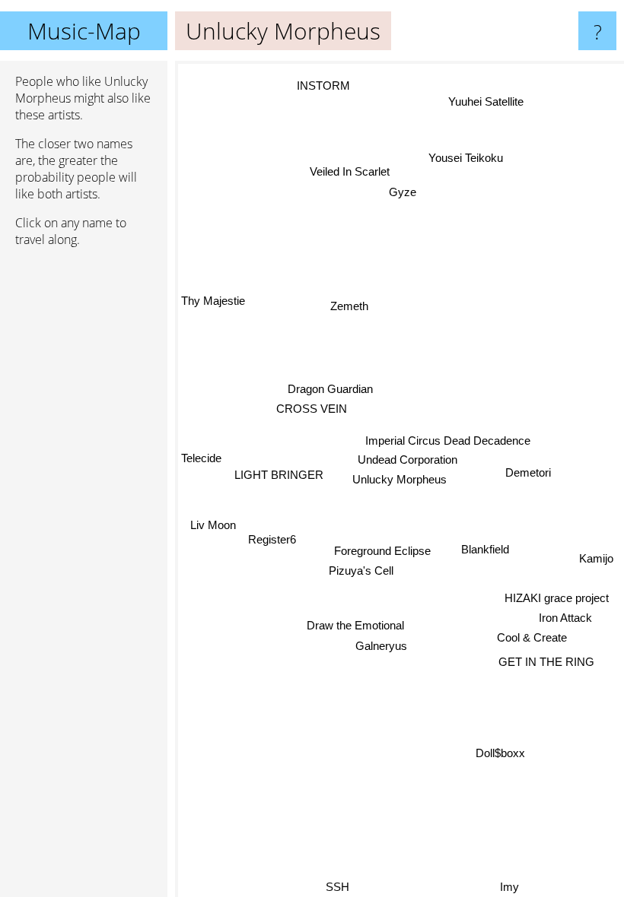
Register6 (272, 540)
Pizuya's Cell (361, 570)
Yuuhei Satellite (485, 100)
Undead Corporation (407, 459)
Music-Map (84, 30)
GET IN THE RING (546, 661)
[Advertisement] (84, 492)
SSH (338, 886)
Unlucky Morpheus (399, 479)
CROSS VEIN (311, 408)
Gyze (401, 191)
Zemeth (349, 306)
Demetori (528, 471)
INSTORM (323, 85)
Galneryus (381, 645)
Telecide (201, 458)
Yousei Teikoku (465, 157)
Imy (509, 886)
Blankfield (485, 549)
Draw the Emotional (356, 625)
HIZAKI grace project (557, 597)
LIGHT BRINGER (278, 474)
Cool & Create (533, 636)
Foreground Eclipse (382, 550)
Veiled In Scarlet (350, 171)
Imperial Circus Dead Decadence (447, 440)
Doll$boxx (500, 752)
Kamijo (595, 560)
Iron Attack (565, 616)
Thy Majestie (213, 300)
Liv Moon (213, 524)
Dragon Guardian (330, 388)
